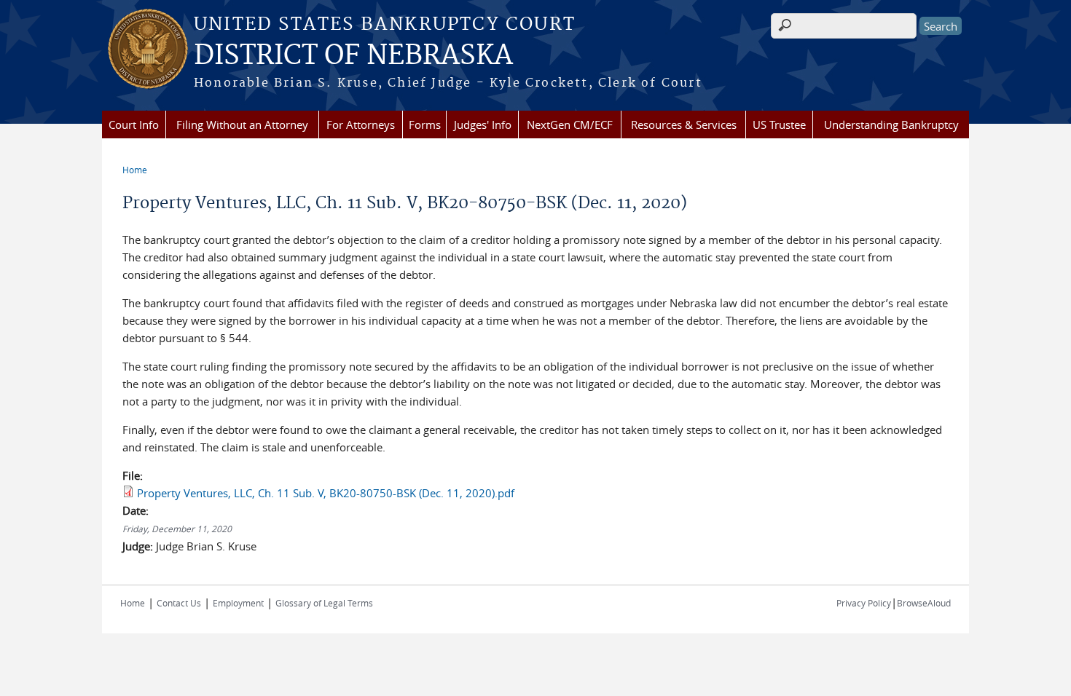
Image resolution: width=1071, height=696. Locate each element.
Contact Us (179, 603)
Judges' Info (482, 124)
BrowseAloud (924, 603)
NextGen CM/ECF (570, 124)
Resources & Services (684, 124)
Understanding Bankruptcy (891, 124)
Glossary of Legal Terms (324, 603)
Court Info (134, 124)
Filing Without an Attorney (242, 124)
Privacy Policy (863, 603)
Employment (238, 603)
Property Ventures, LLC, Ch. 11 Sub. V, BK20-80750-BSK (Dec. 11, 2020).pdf (325, 493)
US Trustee (779, 124)
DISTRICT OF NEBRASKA (353, 56)
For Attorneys (360, 124)
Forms (425, 124)
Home (134, 169)
